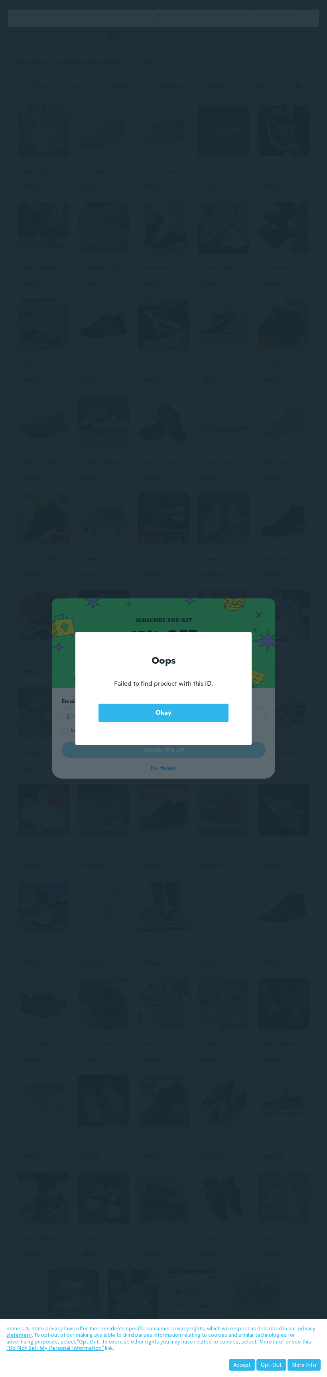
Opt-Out (271, 1365)
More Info (304, 1365)
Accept (242, 1365)
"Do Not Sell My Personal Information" (55, 1347)
